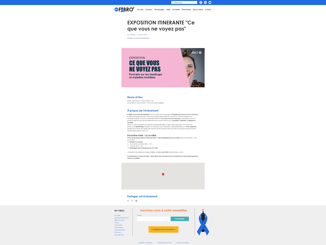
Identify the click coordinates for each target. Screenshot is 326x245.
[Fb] (200, 2)
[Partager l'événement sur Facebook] (128, 200)
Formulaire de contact (164, 243)
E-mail (139, 215)
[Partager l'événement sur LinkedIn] (136, 200)
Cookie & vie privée (182, 243)
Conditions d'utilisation (145, 243)
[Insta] (205, 2)
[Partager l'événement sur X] (132, 200)
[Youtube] (209, 2)
